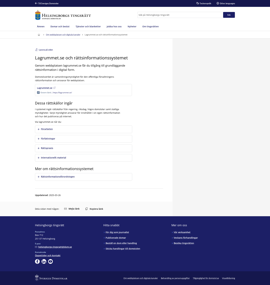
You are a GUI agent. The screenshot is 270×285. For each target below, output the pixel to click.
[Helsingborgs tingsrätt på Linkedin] (44, 261)
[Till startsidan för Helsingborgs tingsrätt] (63, 15)
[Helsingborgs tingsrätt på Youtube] (50, 261)
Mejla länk (74, 208)
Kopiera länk (96, 208)
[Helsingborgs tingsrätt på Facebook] (37, 261)
